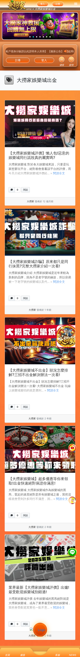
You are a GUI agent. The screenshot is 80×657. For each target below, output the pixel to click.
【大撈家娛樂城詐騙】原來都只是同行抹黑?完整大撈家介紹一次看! (38, 263)
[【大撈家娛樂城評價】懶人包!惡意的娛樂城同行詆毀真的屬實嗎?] (40, 123)
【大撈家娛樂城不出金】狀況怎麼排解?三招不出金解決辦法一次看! (38, 372)
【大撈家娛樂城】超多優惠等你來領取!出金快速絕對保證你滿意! (38, 481)
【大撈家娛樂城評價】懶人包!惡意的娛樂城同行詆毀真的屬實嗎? (39, 155)
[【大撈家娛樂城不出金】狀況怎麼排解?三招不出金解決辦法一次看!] (40, 340)
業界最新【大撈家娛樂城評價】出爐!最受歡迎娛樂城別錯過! (39, 589)
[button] (75, 3)
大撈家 (30, 201)
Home (28, 8)
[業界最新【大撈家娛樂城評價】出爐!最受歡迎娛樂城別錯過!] (40, 558)
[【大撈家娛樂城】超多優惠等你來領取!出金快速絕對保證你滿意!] (40, 449)
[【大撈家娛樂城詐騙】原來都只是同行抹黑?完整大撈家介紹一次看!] (40, 232)
